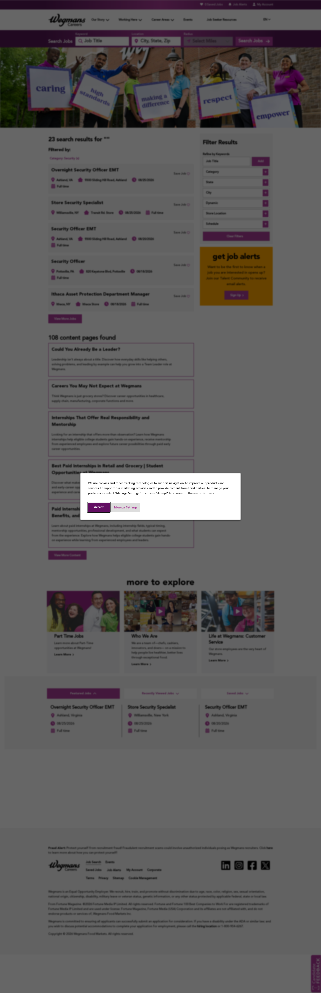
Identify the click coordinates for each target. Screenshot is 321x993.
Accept (99, 507)
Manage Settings (125, 507)
